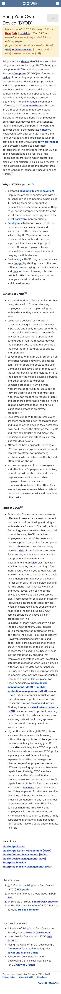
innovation (46, 190)
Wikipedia (23, 889)
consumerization (33, 105)
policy (6, 77)
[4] (21, 507)
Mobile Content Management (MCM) (25, 854)
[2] (32, 184)
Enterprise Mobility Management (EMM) (27, 866)
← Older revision (22, 49)
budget (18, 263)
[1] (12, 173)
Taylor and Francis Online (23, 952)
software (43, 141)
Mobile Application (14, 846)
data (15, 271)
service (32, 562)
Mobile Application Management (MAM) (27, 850)
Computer (19, 73)
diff (8, 49)
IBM (10, 897)
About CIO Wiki (26, 977)
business (28, 787)
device (25, 61)
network (45, 129)
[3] (25, 293)
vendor (53, 141)
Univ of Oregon (25, 964)
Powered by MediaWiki (48, 983)
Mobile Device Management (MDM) (24, 858)
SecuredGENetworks (45, 901)
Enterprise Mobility (14, 862)
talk (15, 33)
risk (21, 550)
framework (14, 948)
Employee (14, 223)
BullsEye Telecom (28, 909)
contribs (25, 33)
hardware (21, 219)
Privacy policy (9, 977)
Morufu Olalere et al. (38, 932)
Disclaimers (42, 977)
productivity (27, 190)
